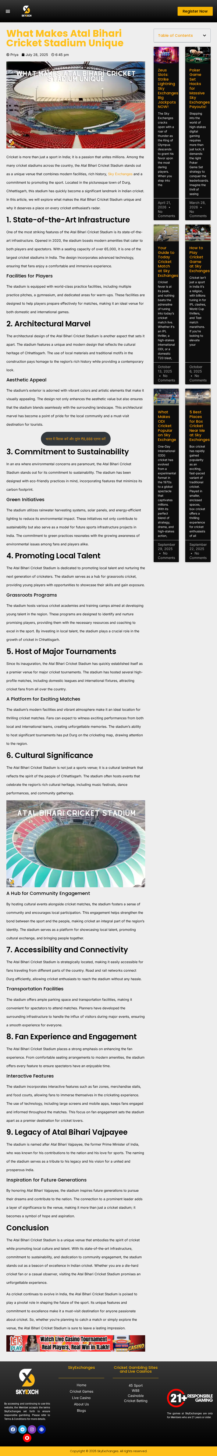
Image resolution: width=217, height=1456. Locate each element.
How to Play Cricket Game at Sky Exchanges (199, 259)
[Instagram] (32, 1429)
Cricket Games (81, 1391)
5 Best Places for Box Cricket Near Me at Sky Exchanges (199, 425)
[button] (7, 11)
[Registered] (27, 1438)
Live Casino (81, 1398)
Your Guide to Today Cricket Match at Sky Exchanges (168, 261)
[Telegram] (22, 1429)
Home (81, 1385)
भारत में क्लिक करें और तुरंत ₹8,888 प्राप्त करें (76, 439)
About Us (81, 1404)
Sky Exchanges (120, 174)
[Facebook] (13, 1429)
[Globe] (41, 1429)
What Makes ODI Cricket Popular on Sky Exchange (167, 425)
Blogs (81, 1410)
